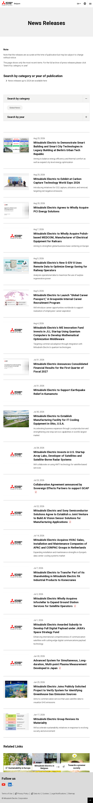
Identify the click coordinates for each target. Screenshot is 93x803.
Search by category (18, 98)
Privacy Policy (23, 794)
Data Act (37, 794)
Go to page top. (90, 800)
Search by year (15, 116)
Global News (15, 108)
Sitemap (71, 794)
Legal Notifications (58, 794)
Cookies (45, 794)
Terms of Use (7, 794)
